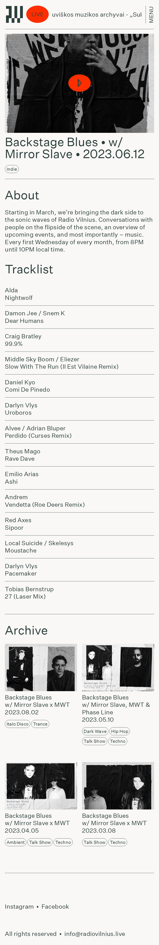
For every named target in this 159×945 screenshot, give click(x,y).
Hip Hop (119, 731)
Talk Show (94, 741)
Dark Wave (95, 731)
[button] (79, 83)
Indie (12, 169)
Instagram (19, 906)
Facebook (55, 906)
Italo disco (18, 724)
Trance (40, 724)
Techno (118, 741)
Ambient (16, 842)
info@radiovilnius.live (94, 933)
